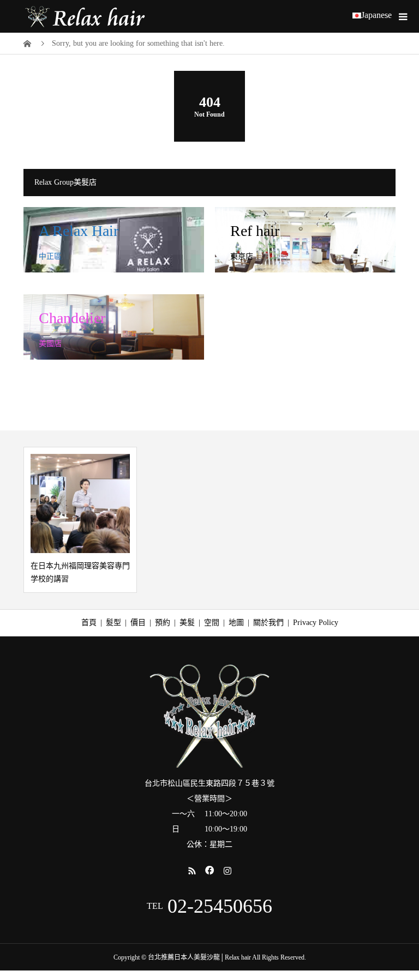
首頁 (89, 622)
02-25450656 (219, 906)
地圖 (236, 622)
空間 (211, 622)
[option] (80, 520)
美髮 (187, 622)
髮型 (113, 622)
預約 (162, 622)
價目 (138, 622)
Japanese (376, 15)
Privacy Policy (315, 622)
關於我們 (268, 622)
